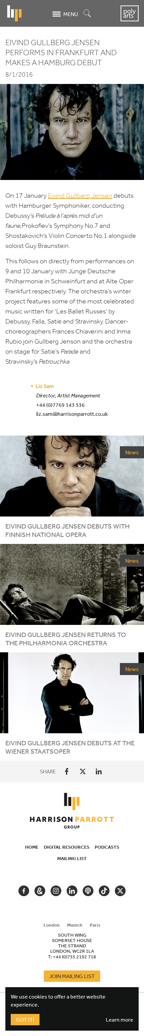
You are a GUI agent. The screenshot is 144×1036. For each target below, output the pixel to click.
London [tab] (52, 925)
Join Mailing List (72, 976)
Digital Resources (66, 847)
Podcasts (107, 847)
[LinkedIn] (98, 771)
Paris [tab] (95, 925)
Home (32, 847)
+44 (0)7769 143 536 (60, 404)
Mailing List (72, 858)
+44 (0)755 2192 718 (74, 957)
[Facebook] (66, 771)
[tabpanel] (72, 945)
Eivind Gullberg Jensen (80, 195)
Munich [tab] (74, 925)
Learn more (119, 1020)
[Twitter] (82, 771)
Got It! (25, 1019)
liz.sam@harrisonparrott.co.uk (72, 414)
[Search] (87, 13)
